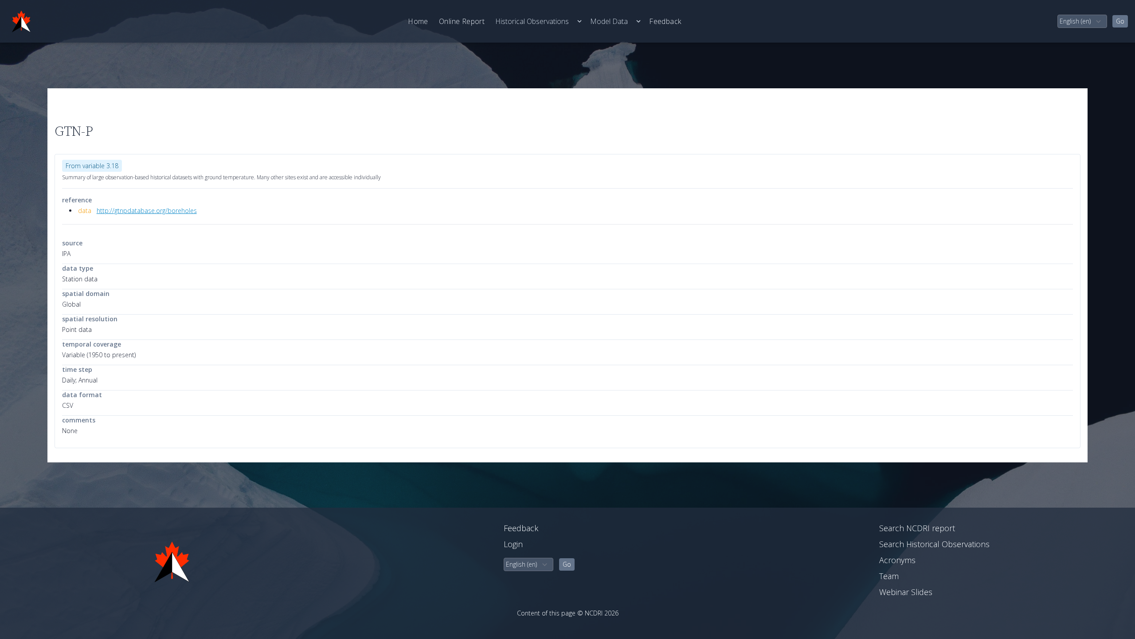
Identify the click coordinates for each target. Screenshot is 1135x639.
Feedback (665, 21)
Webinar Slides (905, 592)
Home (418, 21)
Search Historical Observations (934, 544)
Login (513, 544)
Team (889, 576)
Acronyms (897, 560)
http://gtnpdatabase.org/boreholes (147, 210)
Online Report (462, 21)
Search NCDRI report (917, 528)
